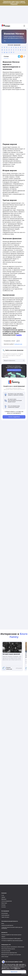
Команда (3, 905)
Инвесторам (4, 903)
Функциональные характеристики (9, 952)
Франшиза (3, 899)
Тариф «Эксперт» (5, 917)
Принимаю (14, 971)
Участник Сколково (5, 950)
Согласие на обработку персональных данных (12, 940)
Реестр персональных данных (8, 948)
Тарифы (3, 897)
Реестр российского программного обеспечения (12, 946)
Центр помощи (4, 956)
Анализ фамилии (5, 915)
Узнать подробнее (14, 417)
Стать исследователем (6, 901)
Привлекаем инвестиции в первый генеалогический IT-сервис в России (14, 3)
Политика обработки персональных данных (11, 934)
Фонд (2, 923)
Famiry (19, 335)
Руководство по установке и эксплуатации (11, 954)
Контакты (3, 906)
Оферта (3, 936)
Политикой (17, 968)
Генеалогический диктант (7, 925)
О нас (2, 895)
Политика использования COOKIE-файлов (11, 938)
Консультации (4, 913)
